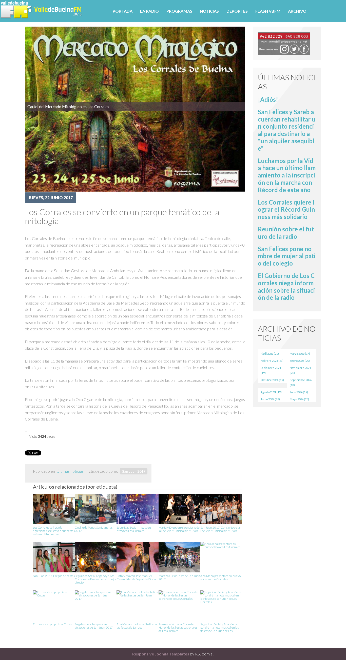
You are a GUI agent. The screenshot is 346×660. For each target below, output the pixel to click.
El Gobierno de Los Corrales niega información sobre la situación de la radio (286, 286)
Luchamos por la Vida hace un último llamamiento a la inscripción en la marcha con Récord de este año (287, 175)
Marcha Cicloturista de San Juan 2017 (179, 577)
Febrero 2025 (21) (272, 360)
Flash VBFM (267, 11)
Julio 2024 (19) (299, 392)
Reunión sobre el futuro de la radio (286, 232)
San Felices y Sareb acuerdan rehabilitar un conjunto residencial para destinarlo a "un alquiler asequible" (286, 130)
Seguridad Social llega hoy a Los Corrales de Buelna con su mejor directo (96, 579)
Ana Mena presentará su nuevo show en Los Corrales (220, 577)
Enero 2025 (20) (300, 360)
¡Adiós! (268, 99)
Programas (179, 11)
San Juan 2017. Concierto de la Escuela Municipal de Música (220, 529)
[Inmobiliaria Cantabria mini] (284, 42)
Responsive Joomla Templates (160, 653)
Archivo (297, 11)
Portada (122, 11)
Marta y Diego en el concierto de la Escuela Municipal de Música (179, 529)
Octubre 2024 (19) (272, 380)
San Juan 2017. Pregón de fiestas (54, 576)
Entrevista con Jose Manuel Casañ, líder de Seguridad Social (137, 577)
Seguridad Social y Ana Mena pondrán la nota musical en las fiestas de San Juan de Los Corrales (219, 627)
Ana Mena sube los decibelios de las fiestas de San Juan (137, 626)
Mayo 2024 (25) (299, 399)
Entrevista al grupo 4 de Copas (52, 624)
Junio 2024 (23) (270, 399)
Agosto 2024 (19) (271, 392)
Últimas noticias (70, 471)
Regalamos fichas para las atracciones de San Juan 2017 (94, 626)
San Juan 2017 (133, 471)
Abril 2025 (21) (270, 353)
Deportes (237, 11)
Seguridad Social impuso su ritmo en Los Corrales (134, 529)
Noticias (209, 11)
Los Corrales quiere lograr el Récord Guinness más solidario (286, 209)
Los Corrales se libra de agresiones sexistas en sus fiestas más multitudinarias (54, 530)
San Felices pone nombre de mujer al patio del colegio (287, 256)
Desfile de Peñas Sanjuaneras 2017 (93, 529)
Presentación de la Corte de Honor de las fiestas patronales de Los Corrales (178, 627)
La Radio (149, 11)
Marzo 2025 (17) (300, 353)
